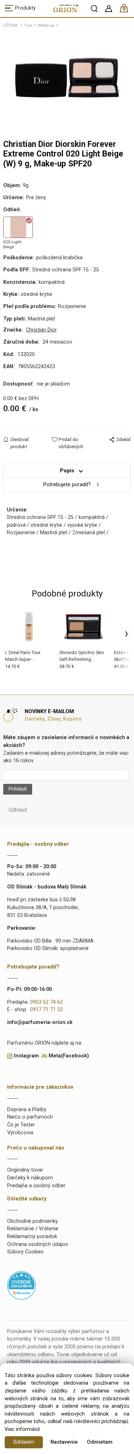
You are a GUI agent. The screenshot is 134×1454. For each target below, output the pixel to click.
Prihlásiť (18, 789)
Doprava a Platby (26, 1110)
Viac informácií (22, 1429)
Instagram (26, 1056)
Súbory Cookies (25, 1252)
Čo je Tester (21, 1125)
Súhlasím (23, 1442)
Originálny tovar (25, 1170)
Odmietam (100, 1442)
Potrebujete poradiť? (67, 485)
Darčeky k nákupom (30, 1178)
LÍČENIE (10, 25)
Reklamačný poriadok (32, 1236)
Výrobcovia (20, 1133)
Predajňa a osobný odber (36, 1186)
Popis (67, 471)
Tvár (28, 25)
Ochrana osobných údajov (37, 1244)
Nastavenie (64, 1442)
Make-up (46, 25)
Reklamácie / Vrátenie (32, 1229)
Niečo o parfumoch (30, 1117)
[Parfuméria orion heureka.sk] (21, 1285)
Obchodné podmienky (32, 1221)
